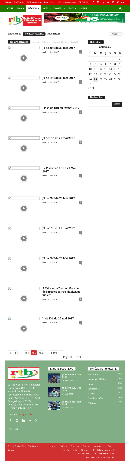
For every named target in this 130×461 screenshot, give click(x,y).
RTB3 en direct (83, 453)
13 (105, 69)
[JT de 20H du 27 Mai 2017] (24, 268)
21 (110, 74)
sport (70, 8)
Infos (19, 8)
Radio (45, 8)
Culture (111, 446)
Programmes (53, 34)
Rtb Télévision (19, 2)
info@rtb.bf (25, 414)
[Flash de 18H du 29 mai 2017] (24, 118)
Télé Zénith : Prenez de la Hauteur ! (100, 457)
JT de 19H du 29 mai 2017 (58, 77)
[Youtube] (122, 2)
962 (41, 352)
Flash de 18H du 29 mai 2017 (60, 108)
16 (119, 69)
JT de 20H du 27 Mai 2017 (58, 258)
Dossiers (58, 8)
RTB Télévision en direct (103, 450)
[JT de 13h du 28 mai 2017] (24, 238)
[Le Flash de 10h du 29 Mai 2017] (24, 178)
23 (119, 74)
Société (91, 393)
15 (115, 69)
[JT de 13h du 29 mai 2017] (24, 148)
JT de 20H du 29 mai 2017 (58, 47)
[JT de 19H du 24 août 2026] (54, 392)
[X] (113, 2)
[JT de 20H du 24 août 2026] (54, 378)
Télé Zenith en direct (34, 2)
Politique (8, 2)
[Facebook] (93, 2)
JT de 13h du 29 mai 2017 (58, 138)
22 (115, 74)
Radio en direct (49, 2)
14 (110, 69)
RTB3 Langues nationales (67, 2)
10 (90, 69)
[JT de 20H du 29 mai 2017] (24, 58)
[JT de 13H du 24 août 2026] (54, 405)
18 (95, 74)
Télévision (32, 8)
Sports (66, 450)
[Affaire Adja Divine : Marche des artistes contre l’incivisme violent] (24, 298)
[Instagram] (98, 2)
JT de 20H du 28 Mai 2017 (58, 198)
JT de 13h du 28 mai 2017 (58, 228)
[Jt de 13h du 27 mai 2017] (24, 329)
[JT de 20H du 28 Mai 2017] (24, 208)
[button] (120, 8)
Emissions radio (95, 398)
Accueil (10, 8)
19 (101, 74)
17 (90, 74)
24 (90, 79)
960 (27, 352)
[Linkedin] (103, 2)
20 (105, 74)
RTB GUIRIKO (83, 2)
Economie (75, 446)
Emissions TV (14, 34)
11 (95, 69)
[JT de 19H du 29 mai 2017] (24, 88)
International (98, 446)
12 (101, 69)
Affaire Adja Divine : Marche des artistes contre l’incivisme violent (61, 292)
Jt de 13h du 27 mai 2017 (58, 318)
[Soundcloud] (108, 2)
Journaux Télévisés (34, 34)
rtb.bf (44, 52)
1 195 (54, 352)
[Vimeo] (118, 2)
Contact (83, 8)
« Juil (91, 88)
